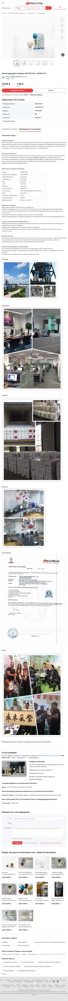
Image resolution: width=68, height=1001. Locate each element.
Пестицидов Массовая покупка (26, 970)
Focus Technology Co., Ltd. (32, 990)
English (12, 985)
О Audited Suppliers (29, 981)
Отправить (17, 843)
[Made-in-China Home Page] (34, 3)
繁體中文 (25, 985)
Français (37, 985)
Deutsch (50, 985)
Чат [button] (51, 90)
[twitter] (57, 981)
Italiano (63, 985)
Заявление (8, 980)
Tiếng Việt (50, 986)
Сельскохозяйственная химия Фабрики (49, 962)
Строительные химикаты (10, 962)
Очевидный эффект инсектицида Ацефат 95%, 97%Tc (57, 874)
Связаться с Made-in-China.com (58, 980)
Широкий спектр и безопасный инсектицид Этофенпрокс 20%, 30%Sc (9, 900)
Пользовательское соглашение (21, 980)
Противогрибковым (23, 945)
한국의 (14, 986)
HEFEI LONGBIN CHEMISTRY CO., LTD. (16, 76)
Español (44, 985)
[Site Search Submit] (49, 8)
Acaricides (4, 942)
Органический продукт (27, 962)
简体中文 (18, 985)
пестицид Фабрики (8, 970)
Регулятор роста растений (41, 942)
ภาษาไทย (38, 986)
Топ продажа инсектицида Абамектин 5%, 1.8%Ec (42, 900)
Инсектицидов (6, 945)
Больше (4, 974)
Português (56, 985)
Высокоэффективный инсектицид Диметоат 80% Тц (41, 874)
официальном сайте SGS (50, 755)
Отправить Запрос (17, 90)
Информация (39, 981)
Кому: (10, 823)
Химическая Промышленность (17, 13)
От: (11, 818)
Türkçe (44, 986)
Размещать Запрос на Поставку (50, 843)
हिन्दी (33, 986)
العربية (19, 986)
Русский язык (7, 986)
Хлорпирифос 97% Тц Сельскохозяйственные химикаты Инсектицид (25, 926)
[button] (3, 3)
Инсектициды (42, 13)
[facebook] (54, 981)
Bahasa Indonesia (60, 986)
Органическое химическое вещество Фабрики (37, 966)
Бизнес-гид (48, 981)
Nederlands (26, 986)
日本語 (31, 985)
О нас (1, 980)
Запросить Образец (36, 94)
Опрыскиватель (22, 942)
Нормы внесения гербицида (58, 942)
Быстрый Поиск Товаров (16, 981)
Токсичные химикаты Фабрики (12, 966)
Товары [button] (18, 8)
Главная (4, 13)
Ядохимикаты (32, 13)
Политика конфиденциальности (40, 980)
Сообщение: (8, 828)
